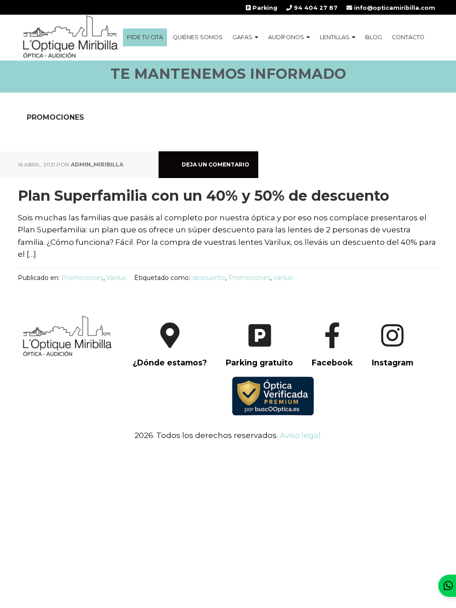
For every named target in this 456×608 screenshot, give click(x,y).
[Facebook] (324, 371)
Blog (373, 37)
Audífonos (286, 37)
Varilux (116, 278)
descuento (208, 278)
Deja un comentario (215, 164)
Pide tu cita (145, 37)
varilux (283, 278)
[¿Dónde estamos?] (161, 371)
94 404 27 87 (315, 7)
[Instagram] (383, 371)
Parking (264, 7)
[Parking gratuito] (252, 371)
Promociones (82, 278)
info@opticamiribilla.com (393, 7)
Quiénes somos (198, 37)
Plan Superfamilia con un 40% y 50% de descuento (203, 195)
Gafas (242, 37)
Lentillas (335, 37)
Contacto (408, 37)
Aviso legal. (301, 435)
